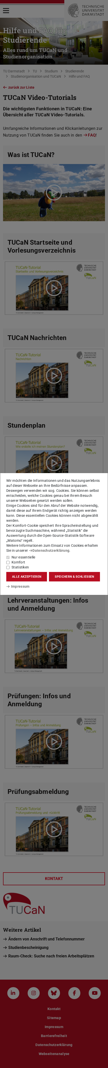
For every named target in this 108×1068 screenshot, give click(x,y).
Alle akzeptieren (26, 576)
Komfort (18, 562)
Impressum (20, 586)
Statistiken (20, 567)
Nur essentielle (23, 557)
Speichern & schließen (74, 576)
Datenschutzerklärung (50, 550)
